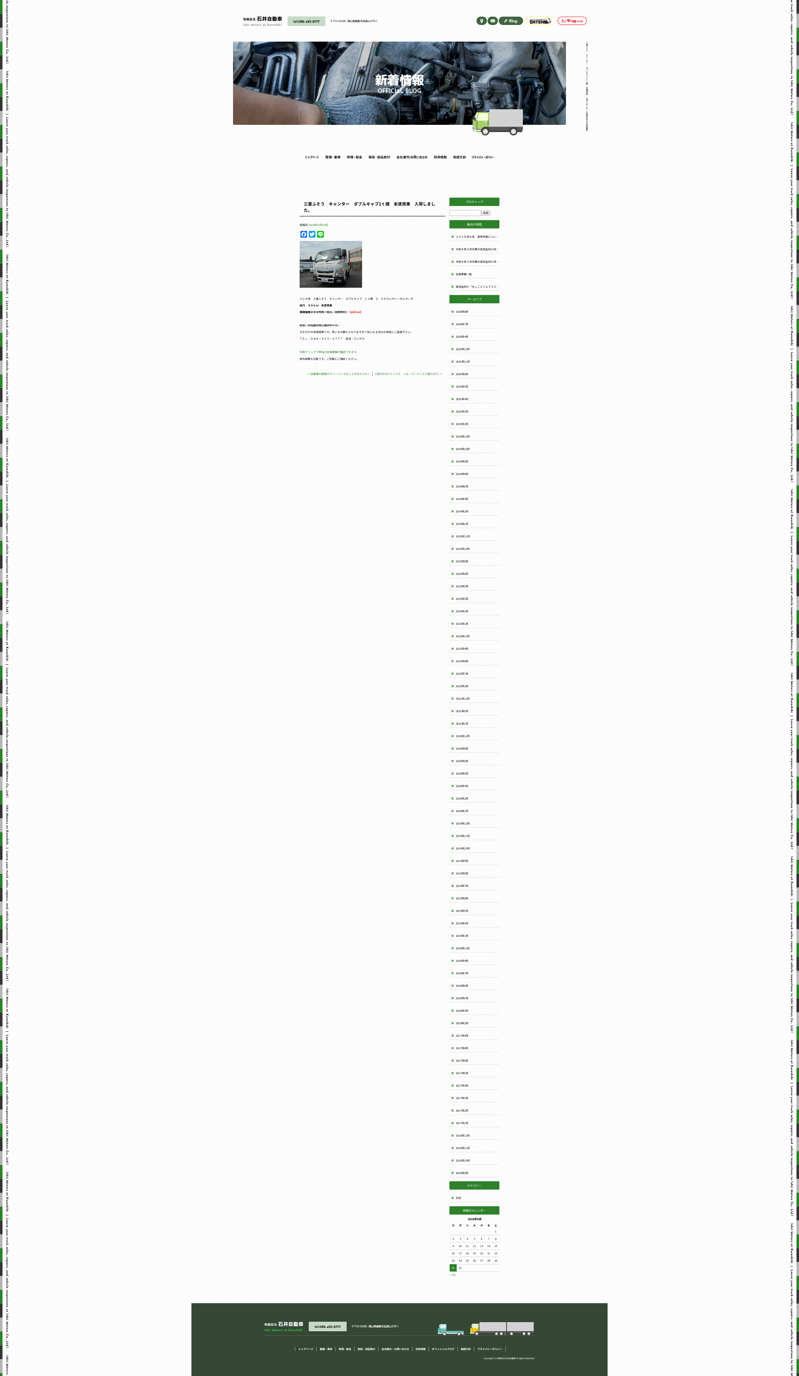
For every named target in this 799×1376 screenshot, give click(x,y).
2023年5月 (462, 586)
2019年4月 (462, 923)
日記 (458, 1198)
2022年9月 (462, 649)
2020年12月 (463, 736)
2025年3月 (462, 411)
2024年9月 (462, 461)
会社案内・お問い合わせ (409, 157)
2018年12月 (463, 948)
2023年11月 (463, 536)
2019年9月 (462, 861)
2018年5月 (462, 998)
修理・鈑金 (353, 157)
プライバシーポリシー (482, 157)
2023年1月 (462, 624)
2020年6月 (462, 761)
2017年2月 (462, 1110)
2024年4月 (462, 499)
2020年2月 (462, 798)
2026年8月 (462, 312)
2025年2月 (462, 424)
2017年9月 (462, 1036)
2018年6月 (462, 986)
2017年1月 (462, 1123)
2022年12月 (463, 636)
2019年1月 (462, 936)
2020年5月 (462, 773)
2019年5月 (462, 911)
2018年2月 (462, 1023)
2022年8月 (462, 661)
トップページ (311, 157)
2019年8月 (462, 873)
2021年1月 (462, 723)
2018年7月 (462, 973)
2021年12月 (463, 698)
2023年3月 (462, 599)
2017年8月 (462, 1048)
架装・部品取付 (377, 157)
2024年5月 (462, 486)
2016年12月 (463, 1135)
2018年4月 (462, 1011)
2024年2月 (462, 511)
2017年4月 (462, 1085)
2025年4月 (462, 399)
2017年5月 (462, 1073)
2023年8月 (462, 561)
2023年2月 (462, 611)
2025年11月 (463, 361)
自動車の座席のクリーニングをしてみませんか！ (338, 374)
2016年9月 (462, 1173)
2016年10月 (463, 1160)
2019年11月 (463, 836)
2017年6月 (462, 1060)
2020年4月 (462, 786)
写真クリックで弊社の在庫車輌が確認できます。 (329, 352)
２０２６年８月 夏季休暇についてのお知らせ (477, 237)
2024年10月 (463, 449)
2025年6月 (462, 374)
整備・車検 (332, 157)
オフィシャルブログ (443, 1349)
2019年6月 (462, 898)
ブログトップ (474, 202)
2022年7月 (462, 674)
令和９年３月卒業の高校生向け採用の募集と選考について (477, 249)
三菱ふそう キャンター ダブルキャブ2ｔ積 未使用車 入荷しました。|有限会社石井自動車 (586, 86)
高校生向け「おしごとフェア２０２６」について (477, 287)
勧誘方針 (459, 157)
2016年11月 (463, 1148)
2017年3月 (462, 1098)
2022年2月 (462, 686)
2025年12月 (463, 349)
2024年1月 (462, 524)
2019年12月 (463, 823)
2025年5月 (462, 386)
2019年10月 (463, 848)
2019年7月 (462, 886)
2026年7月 (462, 324)
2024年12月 (463, 436)
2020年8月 (462, 748)
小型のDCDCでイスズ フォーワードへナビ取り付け (408, 374)
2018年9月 (462, 961)
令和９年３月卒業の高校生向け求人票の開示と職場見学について (477, 262)
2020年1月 (462, 811)
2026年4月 (462, 336)
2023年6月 (462, 574)
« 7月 (452, 1275)
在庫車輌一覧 (464, 274)
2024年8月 (462, 474)
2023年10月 (463, 549)
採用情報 (439, 157)
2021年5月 (462, 711)
